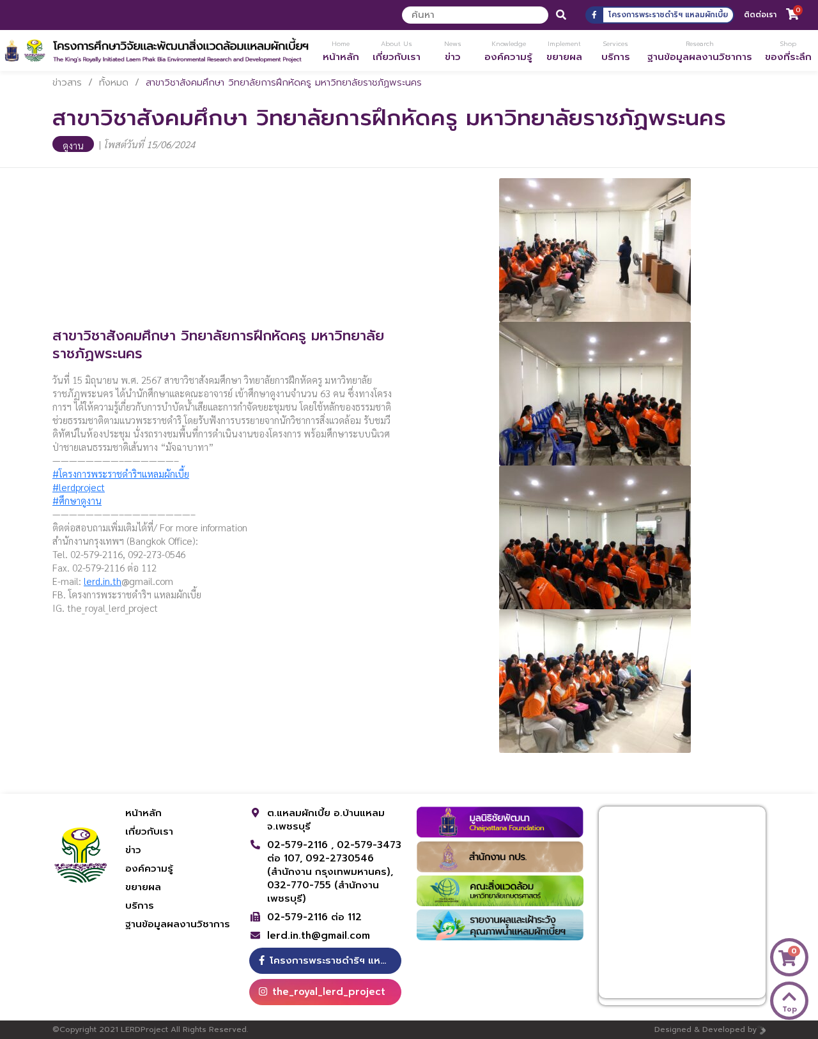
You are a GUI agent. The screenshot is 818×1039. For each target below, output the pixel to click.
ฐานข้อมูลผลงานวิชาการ (177, 924)
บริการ (139, 906)
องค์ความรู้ (149, 868)
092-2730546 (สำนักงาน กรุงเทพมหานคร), (330, 865)
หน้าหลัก (143, 813)
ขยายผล (143, 887)
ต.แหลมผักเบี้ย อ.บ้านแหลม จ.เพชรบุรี (326, 819)
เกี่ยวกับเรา (149, 831)
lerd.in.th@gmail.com (318, 936)
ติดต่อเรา (760, 14)
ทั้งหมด (113, 82)
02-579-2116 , (302, 845)
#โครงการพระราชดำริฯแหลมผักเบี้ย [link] (120, 473)
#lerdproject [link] (78, 487)
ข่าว (133, 850)
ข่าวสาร (67, 82)
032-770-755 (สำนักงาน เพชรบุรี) (323, 892)
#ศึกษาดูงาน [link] (77, 500)
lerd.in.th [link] (102, 581)
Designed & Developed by (705, 1029)
